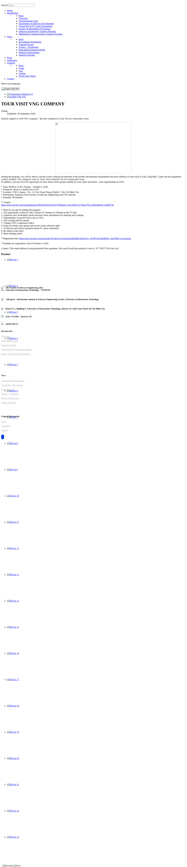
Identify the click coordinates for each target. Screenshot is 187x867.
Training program (8, 345)
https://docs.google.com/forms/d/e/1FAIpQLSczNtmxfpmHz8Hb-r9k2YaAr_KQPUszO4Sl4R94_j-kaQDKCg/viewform (75, 238)
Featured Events (7, 389)
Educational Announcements (13, 381)
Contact (4, 430)
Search (4, 5)
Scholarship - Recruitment (12, 385)
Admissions (6, 426)
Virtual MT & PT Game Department (16, 349)
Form (3, 422)
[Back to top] (2, 437)
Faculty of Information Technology (15, 354)
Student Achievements (10, 398)
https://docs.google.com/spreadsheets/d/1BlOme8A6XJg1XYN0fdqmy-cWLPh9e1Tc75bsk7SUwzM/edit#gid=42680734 (57, 205)
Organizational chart (9, 341)
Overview (5, 336)
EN (17, 89)
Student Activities (8, 403)
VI (31, 94)
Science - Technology (10, 394)
